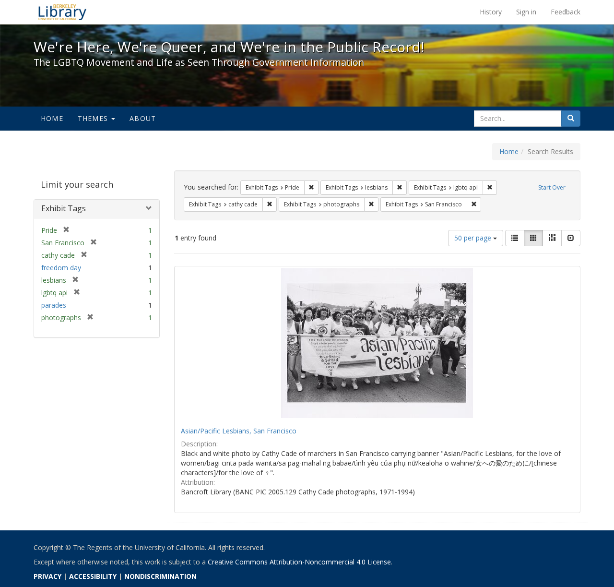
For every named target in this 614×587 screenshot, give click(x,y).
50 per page (473, 237)
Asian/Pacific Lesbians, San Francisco (238, 430)
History (491, 11)
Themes (94, 118)
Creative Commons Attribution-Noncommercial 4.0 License (299, 561)
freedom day (61, 267)
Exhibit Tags (63, 208)
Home (52, 118)
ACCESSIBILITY (93, 576)
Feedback (565, 11)
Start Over (552, 187)
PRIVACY (47, 576)
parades (53, 305)
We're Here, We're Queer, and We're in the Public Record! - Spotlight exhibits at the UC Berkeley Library (62, 12)
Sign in (526, 11)
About (143, 118)
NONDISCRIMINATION (160, 576)
